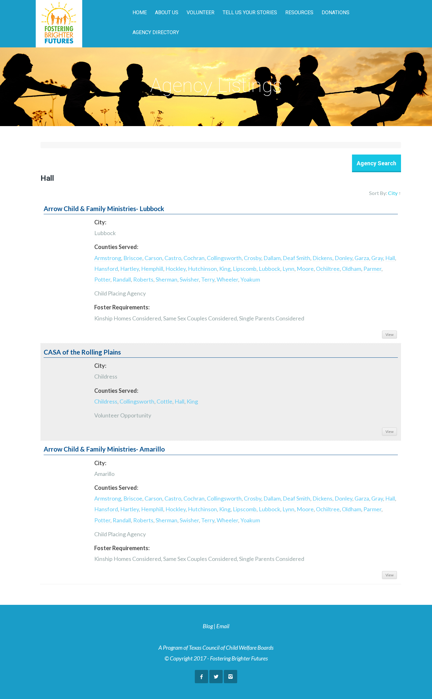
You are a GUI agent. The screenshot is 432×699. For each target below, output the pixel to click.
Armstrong (107, 257)
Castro (172, 257)
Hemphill (152, 268)
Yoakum (250, 279)
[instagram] (230, 676)
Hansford (106, 268)
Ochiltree (328, 268)
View (389, 334)
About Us (166, 12)
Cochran (194, 257)
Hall (390, 257)
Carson (153, 257)
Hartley (129, 268)
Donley (343, 257)
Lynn (288, 268)
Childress (105, 401)
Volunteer (200, 12)
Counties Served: (116, 246)
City (393, 193)
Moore (305, 268)
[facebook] (201, 676)
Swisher (189, 279)
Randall (122, 279)
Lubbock (269, 268)
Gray (377, 257)
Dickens (322, 257)
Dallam (272, 257)
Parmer (372, 268)
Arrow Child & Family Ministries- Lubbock (104, 208)
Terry (207, 279)
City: (100, 222)
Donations (335, 12)
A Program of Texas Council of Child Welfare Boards (216, 647)
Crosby (252, 257)
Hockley (175, 268)
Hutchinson (202, 268)
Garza (362, 257)
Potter (102, 279)
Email (222, 626)
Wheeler (227, 279)
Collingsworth (224, 257)
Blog (208, 626)
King (225, 268)
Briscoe (132, 257)
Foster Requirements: (122, 307)
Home (140, 12)
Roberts (143, 279)
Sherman (166, 279)
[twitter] (216, 676)
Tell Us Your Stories (250, 12)
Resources (299, 12)
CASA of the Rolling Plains (82, 352)
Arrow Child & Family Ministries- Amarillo (104, 449)
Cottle (164, 401)
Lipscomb (244, 268)
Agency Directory (156, 32)
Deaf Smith (296, 257)
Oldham (351, 268)
